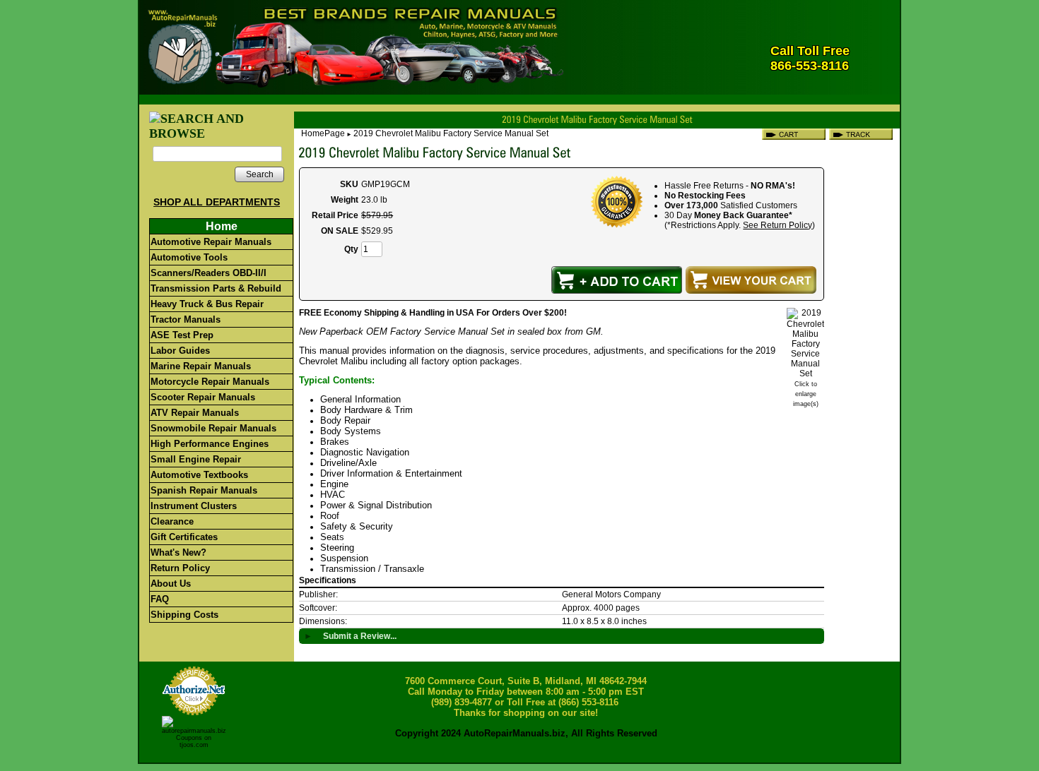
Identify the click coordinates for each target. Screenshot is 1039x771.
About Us (171, 583)
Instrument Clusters (194, 506)
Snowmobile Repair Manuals (213, 428)
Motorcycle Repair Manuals (210, 381)
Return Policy (180, 568)
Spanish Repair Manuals (204, 490)
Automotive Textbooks (199, 475)
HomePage (323, 133)
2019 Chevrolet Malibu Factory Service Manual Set (450, 133)
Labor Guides (180, 350)
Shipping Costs (184, 614)
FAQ (160, 599)
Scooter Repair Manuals (203, 397)
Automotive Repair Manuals (211, 242)
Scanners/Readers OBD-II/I (208, 273)
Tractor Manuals (186, 319)
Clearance (172, 521)
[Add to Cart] (616, 280)
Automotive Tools (189, 257)
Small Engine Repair (196, 459)
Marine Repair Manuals (201, 366)
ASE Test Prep (182, 335)
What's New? (178, 552)
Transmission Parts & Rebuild (216, 288)
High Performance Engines (210, 443)
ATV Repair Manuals (195, 412)
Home (221, 226)
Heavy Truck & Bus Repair (207, 304)
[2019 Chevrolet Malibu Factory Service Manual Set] (805, 373)
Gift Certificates (184, 537)
